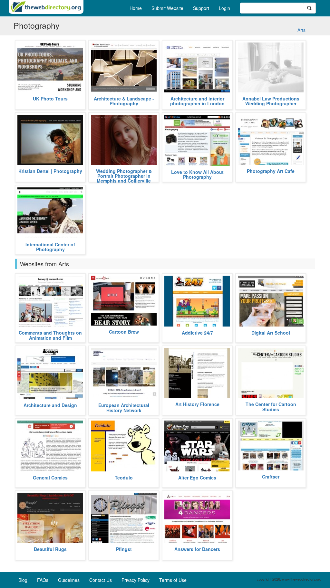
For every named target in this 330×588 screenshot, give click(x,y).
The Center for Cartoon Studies (271, 406)
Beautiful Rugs (50, 549)
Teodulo (124, 477)
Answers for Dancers (197, 549)
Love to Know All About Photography (197, 174)
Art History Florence (197, 404)
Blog (22, 580)
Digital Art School (270, 332)
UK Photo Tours (50, 98)
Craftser (270, 476)
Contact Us (100, 580)
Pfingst (124, 549)
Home (136, 8)
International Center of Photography (50, 246)
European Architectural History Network (123, 407)
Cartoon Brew (124, 331)
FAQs (42, 580)
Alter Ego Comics (197, 477)
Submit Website (167, 8)
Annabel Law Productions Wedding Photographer (270, 101)
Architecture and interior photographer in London (197, 101)
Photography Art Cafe (271, 171)
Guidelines (69, 580)
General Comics (50, 477)
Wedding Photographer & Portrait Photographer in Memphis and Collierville (124, 176)
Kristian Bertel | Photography (50, 171)
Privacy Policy (135, 580)
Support (201, 8)
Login (224, 8)
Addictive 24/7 (197, 332)
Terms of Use (173, 580)
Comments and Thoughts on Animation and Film (50, 335)
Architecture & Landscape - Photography (124, 101)
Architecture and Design (50, 405)
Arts (301, 30)
